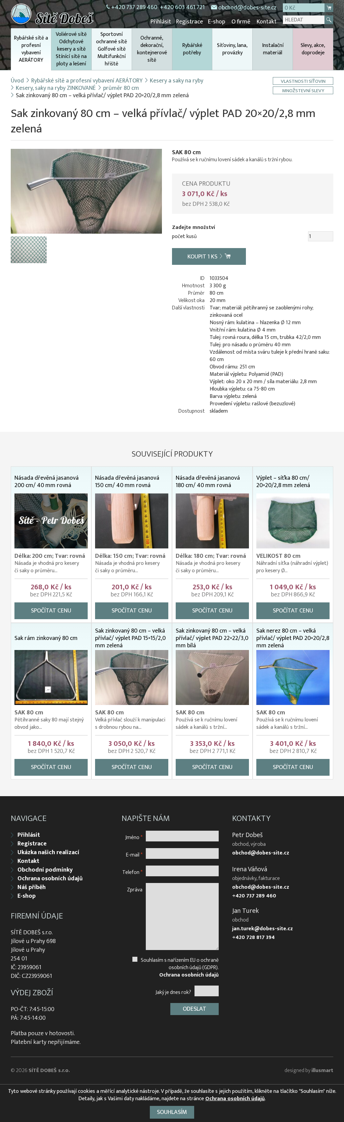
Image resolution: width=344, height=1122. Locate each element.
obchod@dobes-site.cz (247, 8)
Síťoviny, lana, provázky (232, 49)
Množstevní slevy (303, 90)
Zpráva (134, 889)
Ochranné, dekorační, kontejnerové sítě (152, 49)
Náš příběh (31, 887)
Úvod (17, 80)
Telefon (132, 872)
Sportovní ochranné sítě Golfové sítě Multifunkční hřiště (111, 49)
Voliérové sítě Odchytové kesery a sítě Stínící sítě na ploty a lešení (71, 49)
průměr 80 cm (121, 88)
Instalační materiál (273, 49)
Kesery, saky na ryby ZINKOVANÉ (56, 88)
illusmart (322, 1070)
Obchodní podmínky (45, 870)
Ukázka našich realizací (48, 852)
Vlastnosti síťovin (303, 81)
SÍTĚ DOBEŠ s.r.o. (49, 1070)
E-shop (216, 22)
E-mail (134, 854)
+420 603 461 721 (182, 7)
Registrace (189, 22)
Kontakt (266, 22)
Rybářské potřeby (192, 49)
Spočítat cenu (51, 611)
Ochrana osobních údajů (50, 879)
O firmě (240, 22)
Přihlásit (160, 22)
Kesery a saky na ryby (176, 80)
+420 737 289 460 (134, 7)
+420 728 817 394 (253, 937)
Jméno (133, 837)
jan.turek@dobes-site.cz (262, 929)
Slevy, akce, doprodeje (313, 49)
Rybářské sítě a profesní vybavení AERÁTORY (31, 49)
